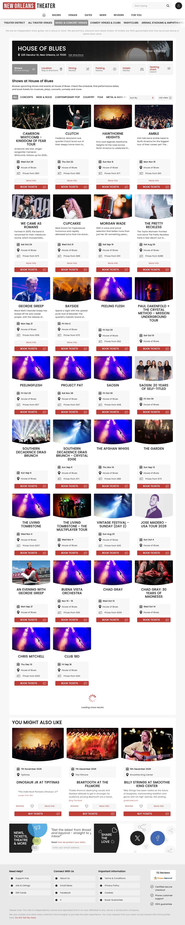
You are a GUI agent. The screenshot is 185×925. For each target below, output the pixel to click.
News (103, 15)
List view (163, 97)
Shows (56, 15)
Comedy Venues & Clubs (105, 22)
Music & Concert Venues (71, 22)
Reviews (119, 15)
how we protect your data (72, 842)
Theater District (14, 22)
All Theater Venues (40, 22)
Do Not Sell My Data (25, 917)
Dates (88, 15)
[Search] (168, 6)
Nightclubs (131, 22)
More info (31, 180)
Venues (72, 15)
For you (136, 15)
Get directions (76, 55)
